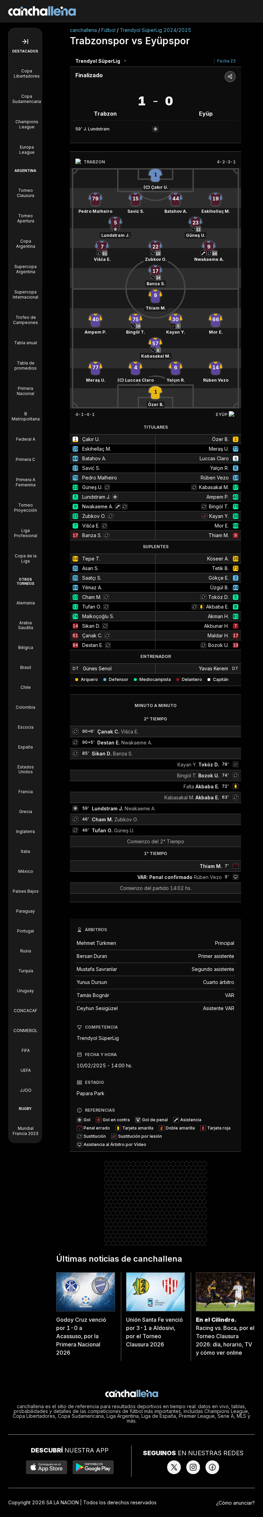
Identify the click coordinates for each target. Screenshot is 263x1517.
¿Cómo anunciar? (235, 1503)
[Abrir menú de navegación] (25, 41)
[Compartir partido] (230, 76)
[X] (174, 1467)
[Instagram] (193, 1467)
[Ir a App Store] (46, 1467)
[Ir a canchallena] (42, 11)
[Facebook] (212, 1467)
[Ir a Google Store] (93, 1467)
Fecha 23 (226, 60)
